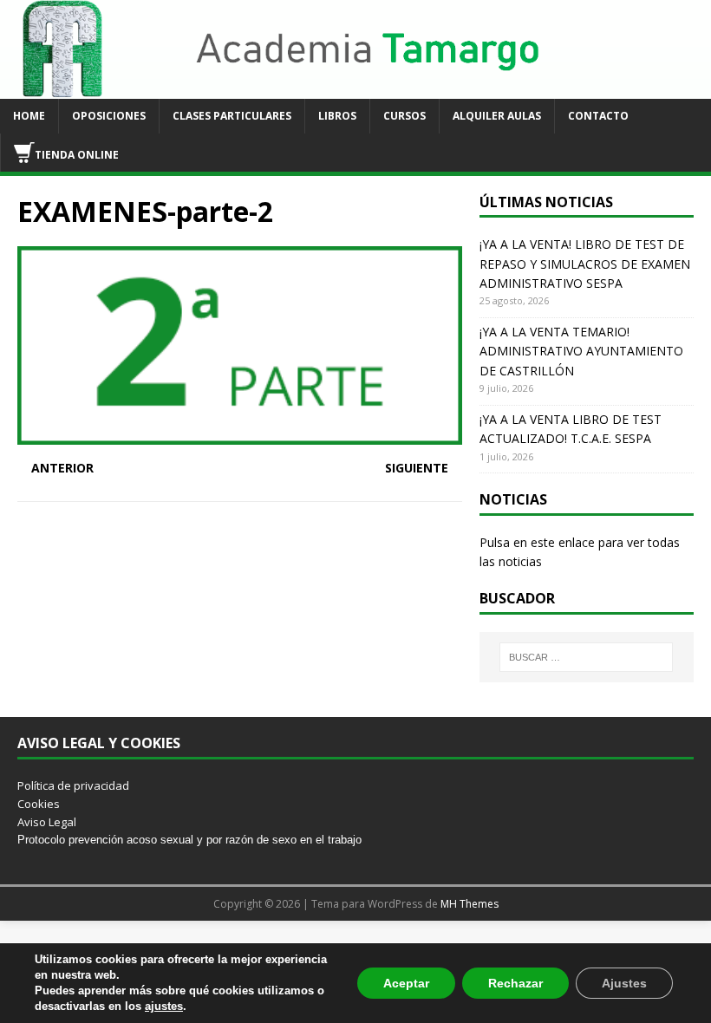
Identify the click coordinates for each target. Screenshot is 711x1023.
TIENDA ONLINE (77, 154)
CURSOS (404, 115)
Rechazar (515, 983)
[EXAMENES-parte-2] (239, 434)
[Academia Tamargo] (355, 89)
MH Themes (469, 903)
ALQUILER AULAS (497, 115)
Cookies (38, 803)
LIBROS (337, 115)
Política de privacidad (73, 785)
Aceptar (406, 983)
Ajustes (624, 983)
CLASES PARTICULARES (232, 115)
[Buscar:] (586, 657)
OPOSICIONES (109, 115)
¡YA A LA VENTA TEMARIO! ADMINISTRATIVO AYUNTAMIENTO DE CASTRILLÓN (581, 351)
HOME (29, 115)
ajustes (164, 1006)
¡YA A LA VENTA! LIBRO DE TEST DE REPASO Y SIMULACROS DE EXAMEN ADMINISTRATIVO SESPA (584, 263)
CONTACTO (598, 115)
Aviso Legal (46, 822)
